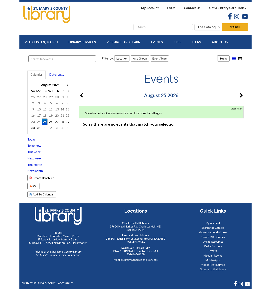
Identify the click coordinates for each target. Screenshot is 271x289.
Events (157, 42)
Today (223, 58)
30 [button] (57, 97)
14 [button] (62, 109)
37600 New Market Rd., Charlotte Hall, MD (135, 226)
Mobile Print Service (213, 264)
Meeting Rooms (213, 255)
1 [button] (67, 97)
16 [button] (33, 115)
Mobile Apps (213, 260)
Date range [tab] (56, 74)
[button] (234, 58)
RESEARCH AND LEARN (124, 42)
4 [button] (45, 103)
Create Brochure (43, 178)
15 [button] (67, 109)
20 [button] (57, 115)
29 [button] (51, 97)
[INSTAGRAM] (241, 285)
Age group (140, 58)
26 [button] (33, 97)
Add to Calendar (43, 194)
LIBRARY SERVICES (82, 42)
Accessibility (66, 283)
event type (159, 58)
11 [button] (45, 109)
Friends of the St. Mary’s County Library (58, 251)
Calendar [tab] (36, 74)
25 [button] (45, 121)
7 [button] (62, 103)
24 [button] (39, 121)
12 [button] (51, 109)
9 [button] (33, 109)
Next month (35, 171)
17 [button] (39, 115)
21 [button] (62, 115)
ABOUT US (220, 42)
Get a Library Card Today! (228, 8)
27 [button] (39, 97)
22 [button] (67, 115)
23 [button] (33, 121)
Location (122, 58)
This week (33, 152)
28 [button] (45, 97)
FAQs (171, 8)
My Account (150, 8)
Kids (177, 42)
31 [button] (62, 97)
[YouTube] (243, 17)
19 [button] (51, 115)
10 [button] (39, 109)
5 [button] (51, 103)
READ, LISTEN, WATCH (42, 42)
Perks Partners (213, 246)
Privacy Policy (47, 283)
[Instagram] (235, 17)
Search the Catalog (213, 227)
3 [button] (39, 103)
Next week (34, 158)
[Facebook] (229, 17)
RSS (34, 186)
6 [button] (57, 103)
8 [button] (67, 103)
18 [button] (45, 115)
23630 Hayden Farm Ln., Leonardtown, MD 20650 (135, 238)
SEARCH (235, 26)
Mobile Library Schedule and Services (136, 259)
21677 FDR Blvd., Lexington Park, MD (135, 251)
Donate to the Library (213, 269)
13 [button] (57, 109)
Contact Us (192, 8)
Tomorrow (34, 145)
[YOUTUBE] (247, 285)
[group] (50, 106)
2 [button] (33, 103)
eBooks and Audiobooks (213, 232)
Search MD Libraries (213, 237)
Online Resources (213, 241)
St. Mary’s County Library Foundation (58, 255)
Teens (196, 42)
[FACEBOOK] (235, 285)
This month (34, 164)
